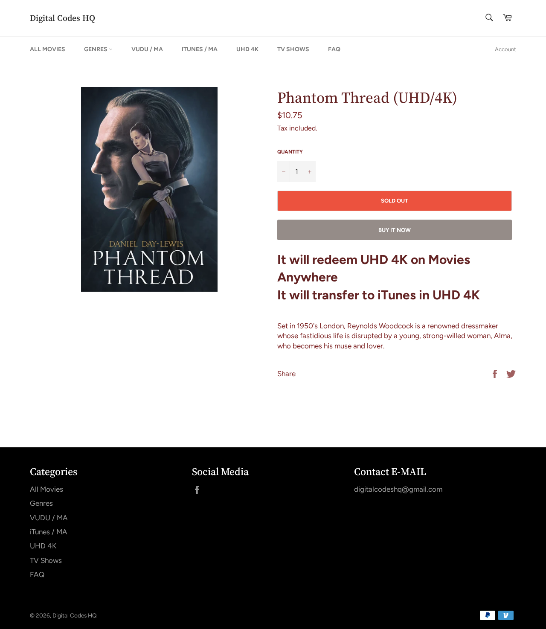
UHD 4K (247, 49)
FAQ (334, 49)
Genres (96, 49)
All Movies (47, 49)
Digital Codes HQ (62, 18)
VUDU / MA (147, 49)
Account (505, 49)
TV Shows (293, 49)
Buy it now (394, 230)
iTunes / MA (200, 49)
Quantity (290, 152)
